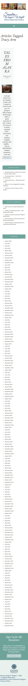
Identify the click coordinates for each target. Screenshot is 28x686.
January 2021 (8, 387)
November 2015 (9, 535)
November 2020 (9, 391)
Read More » (7, 157)
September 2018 (9, 453)
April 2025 (7, 270)
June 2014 (7, 575)
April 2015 (7, 551)
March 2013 (8, 611)
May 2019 (7, 434)
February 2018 (9, 470)
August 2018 (8, 456)
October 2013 (8, 594)
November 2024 (9, 282)
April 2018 (7, 465)
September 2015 (9, 539)
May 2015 (7, 549)
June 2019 (7, 432)
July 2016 (7, 516)
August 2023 (8, 317)
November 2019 (9, 420)
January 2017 (8, 501)
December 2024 (9, 279)
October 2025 (8, 260)
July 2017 (7, 487)
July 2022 (7, 346)
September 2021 (9, 368)
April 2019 (7, 437)
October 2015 (8, 537)
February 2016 (9, 528)
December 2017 (9, 475)
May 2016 (7, 520)
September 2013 (9, 597)
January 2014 (8, 587)
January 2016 (8, 530)
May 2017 (7, 492)
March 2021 (8, 382)
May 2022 (7, 351)
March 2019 (8, 439)
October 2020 (8, 394)
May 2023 (7, 325)
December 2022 (9, 334)
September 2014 (9, 568)
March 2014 (8, 582)
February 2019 (9, 442)
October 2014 (8, 566)
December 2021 (9, 360)
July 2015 (7, 544)
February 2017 (9, 499)
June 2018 (7, 461)
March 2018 (8, 468)
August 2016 (8, 513)
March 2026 (8, 250)
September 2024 (9, 286)
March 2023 (8, 329)
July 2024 (7, 291)
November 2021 (9, 363)
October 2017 (8, 480)
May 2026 (7, 246)
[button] (14, 26)
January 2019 (8, 444)
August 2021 (8, 370)
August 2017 (8, 485)
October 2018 (8, 451)
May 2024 (7, 296)
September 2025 (9, 262)
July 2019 (7, 430)
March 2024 (8, 301)
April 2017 (7, 494)
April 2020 (7, 408)
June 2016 (7, 518)
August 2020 (8, 399)
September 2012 (9, 625)
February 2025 (9, 274)
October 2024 (8, 284)
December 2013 (9, 590)
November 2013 (9, 592)
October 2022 (8, 339)
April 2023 (7, 327)
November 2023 (9, 310)
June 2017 (7, 489)
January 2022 (8, 358)
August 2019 (8, 427)
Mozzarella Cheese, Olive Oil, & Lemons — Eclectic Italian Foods (14, 173)
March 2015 (8, 554)
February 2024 (9, 303)
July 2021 (7, 372)
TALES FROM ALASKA (7, 62)
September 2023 (9, 315)
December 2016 (9, 504)
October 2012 (8, 623)
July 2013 (7, 602)
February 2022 (9, 356)
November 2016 (9, 506)
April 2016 (7, 523)
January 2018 (8, 473)
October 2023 (8, 313)
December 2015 (9, 532)
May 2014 (7, 578)
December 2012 (9, 618)
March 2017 (8, 496)
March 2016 (8, 525)
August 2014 (8, 570)
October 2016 (8, 508)
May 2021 (7, 377)
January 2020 (8, 415)
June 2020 (7, 403)
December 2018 (9, 446)
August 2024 (8, 289)
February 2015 (9, 556)
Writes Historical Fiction (14, 20)
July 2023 (7, 320)
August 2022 (8, 344)
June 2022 (7, 348)
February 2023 (9, 332)
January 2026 (8, 255)
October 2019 (8, 422)
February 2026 (9, 253)
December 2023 (9, 308)
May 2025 (7, 267)
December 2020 (9, 389)
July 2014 (7, 573)
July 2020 (7, 401)
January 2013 (8, 616)
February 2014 (9, 585)
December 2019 (9, 418)
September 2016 (9, 511)
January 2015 (8, 559)
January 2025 (8, 277)
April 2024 (7, 298)
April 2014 (7, 580)
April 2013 (7, 609)
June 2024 (7, 293)
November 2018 (9, 449)
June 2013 (7, 604)
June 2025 (7, 265)
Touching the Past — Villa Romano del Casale (14, 223)
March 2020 (8, 411)
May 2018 (7, 463)
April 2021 (7, 379)
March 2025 (8, 272)
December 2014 (9, 561)
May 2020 (7, 406)
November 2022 (9, 336)
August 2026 (8, 241)
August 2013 (8, 599)
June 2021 (7, 375)
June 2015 (7, 547)
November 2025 (9, 258)
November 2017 (9, 477)
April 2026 (7, 248)
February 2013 (9, 614)
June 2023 (7, 322)
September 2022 (9, 341)
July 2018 (7, 458)
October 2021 (8, 365)
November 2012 (9, 621)
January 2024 (8, 305)
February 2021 (9, 384)
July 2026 (7, 243)
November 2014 (9, 563)
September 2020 (9, 396)
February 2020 (9, 413)
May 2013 (7, 606)
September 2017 (9, 482)
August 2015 (8, 542)
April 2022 (7, 353)
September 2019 (9, 425)
